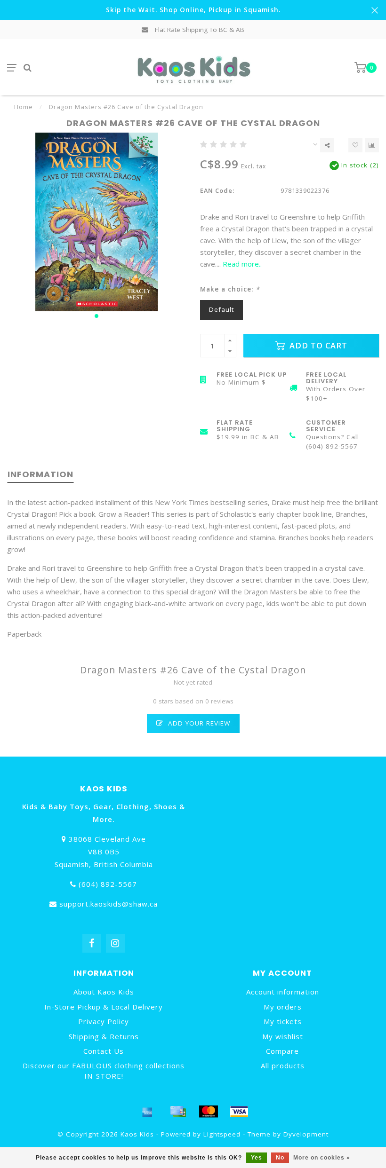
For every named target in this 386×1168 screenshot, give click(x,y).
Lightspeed (222, 1134)
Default (221, 309)
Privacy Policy (103, 1021)
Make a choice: (229, 289)
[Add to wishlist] (355, 145)
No (280, 1157)
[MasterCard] (208, 1112)
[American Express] (147, 1112)
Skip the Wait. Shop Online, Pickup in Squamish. (193, 10)
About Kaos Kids (103, 991)
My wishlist (282, 1036)
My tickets (283, 1021)
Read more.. (242, 263)
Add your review (198, 723)
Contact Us (103, 1051)
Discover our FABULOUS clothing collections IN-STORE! (104, 1070)
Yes (256, 1157)
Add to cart (317, 345)
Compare (282, 1051)
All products (283, 1065)
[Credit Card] (178, 1112)
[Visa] (239, 1112)
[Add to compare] (372, 145)
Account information (282, 991)
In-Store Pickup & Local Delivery (103, 1006)
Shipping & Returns (104, 1036)
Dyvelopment (306, 1134)
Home (23, 107)
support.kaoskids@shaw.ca (108, 903)
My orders (283, 1006)
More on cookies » (321, 1157)
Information (40, 474)
